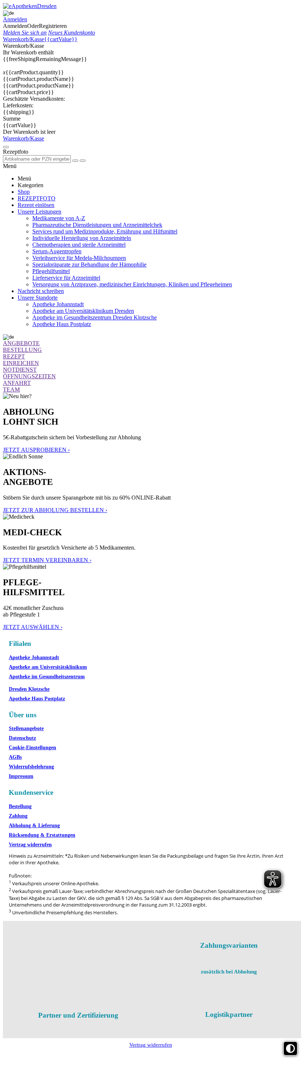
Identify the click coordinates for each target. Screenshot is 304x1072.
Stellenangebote (26, 728)
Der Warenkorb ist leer (29, 132)
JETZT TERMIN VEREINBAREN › (47, 560)
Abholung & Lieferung (34, 825)
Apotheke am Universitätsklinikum (48, 667)
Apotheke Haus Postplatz (37, 698)
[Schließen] (75, 161)
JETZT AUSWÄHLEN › (32, 627)
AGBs (15, 757)
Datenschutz (22, 738)
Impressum (21, 776)
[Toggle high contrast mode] (290, 1048)
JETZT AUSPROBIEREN (36, 450)
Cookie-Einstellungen (32, 747)
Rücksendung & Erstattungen (42, 835)
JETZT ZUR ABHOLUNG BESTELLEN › (55, 510)
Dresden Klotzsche (29, 689)
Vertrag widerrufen (30, 844)
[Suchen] (83, 161)
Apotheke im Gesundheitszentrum (47, 676)
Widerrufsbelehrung (31, 766)
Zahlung (18, 816)
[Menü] (6, 147)
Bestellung (20, 806)
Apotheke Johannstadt (34, 657)
